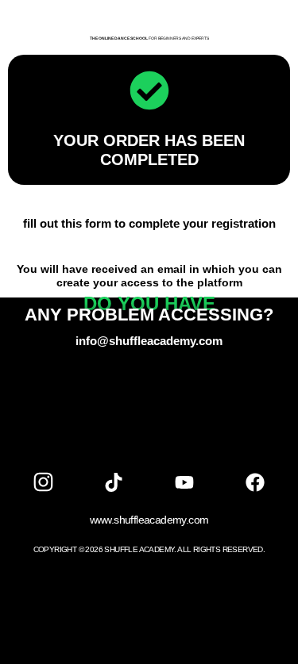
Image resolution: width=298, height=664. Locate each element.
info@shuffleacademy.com (149, 340)
